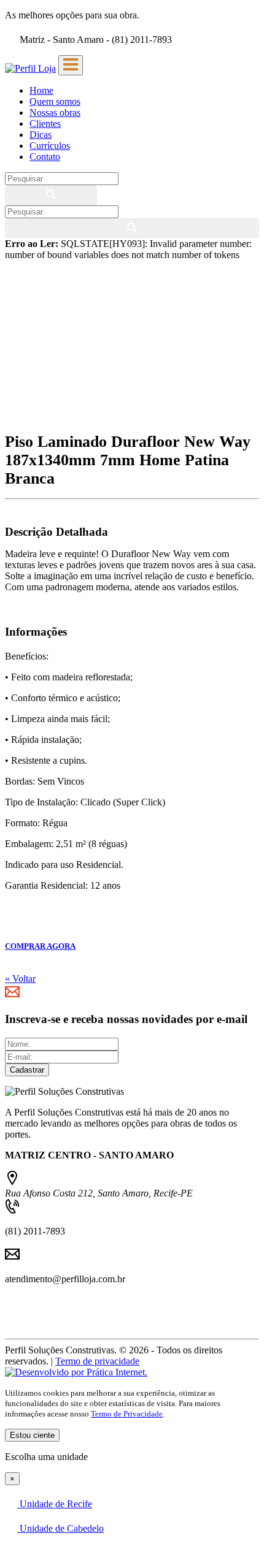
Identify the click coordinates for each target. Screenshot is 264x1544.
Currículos (49, 145)
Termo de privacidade (97, 1361)
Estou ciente (32, 1435)
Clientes (45, 123)
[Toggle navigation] (70, 65)
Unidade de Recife (54, 1504)
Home (41, 90)
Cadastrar (27, 1069)
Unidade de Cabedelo (60, 1528)
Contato (44, 156)
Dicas (40, 134)
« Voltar (20, 978)
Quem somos (54, 101)
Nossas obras (54, 112)
